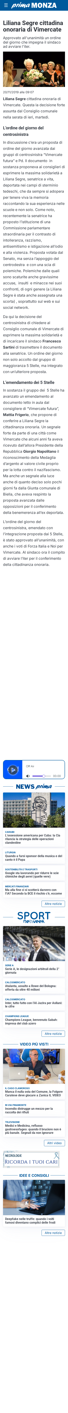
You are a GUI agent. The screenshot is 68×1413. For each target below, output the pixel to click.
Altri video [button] (54, 1143)
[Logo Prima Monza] (34, 5)
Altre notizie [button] (53, 904)
